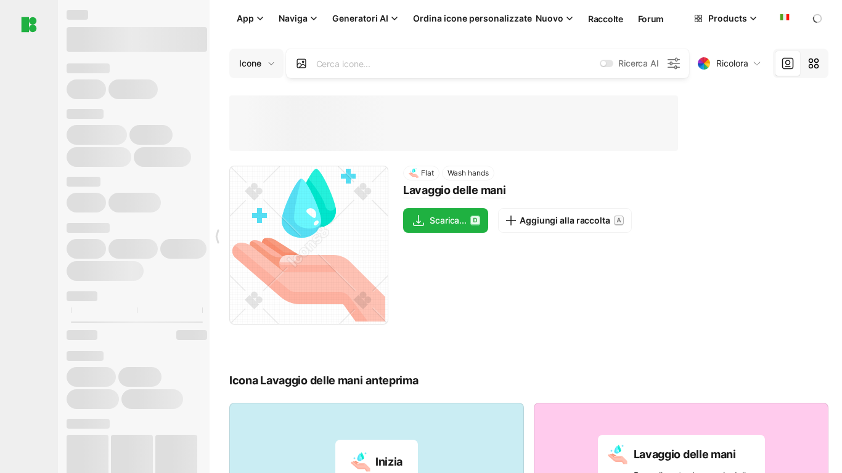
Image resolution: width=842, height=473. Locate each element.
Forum (651, 19)
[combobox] (783, 18)
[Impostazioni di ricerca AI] (674, 63)
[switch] (606, 63)
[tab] (787, 63)
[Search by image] (301, 63)
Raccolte (605, 19)
